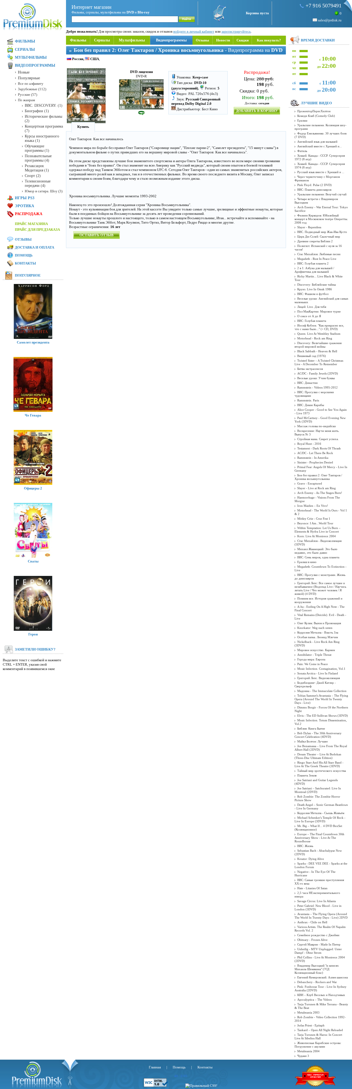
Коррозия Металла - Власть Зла (317, 632)
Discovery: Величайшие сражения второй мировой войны (318, 344)
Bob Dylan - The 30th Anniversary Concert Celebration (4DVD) (318, 734)
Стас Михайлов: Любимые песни (318, 254)
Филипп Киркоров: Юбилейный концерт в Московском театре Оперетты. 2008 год (321, 219)
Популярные (29, 78)
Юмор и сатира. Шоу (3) (43, 191)
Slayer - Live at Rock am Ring (316, 488)
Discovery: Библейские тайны (316, 284)
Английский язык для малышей (317, 141)
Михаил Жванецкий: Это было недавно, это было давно (316, 550)
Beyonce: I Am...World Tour (315, 523)
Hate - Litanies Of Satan (312, 888)
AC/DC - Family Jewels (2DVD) (317, 373)
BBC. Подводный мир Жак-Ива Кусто (322, 231)
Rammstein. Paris (308, 400)
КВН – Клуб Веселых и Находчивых (321, 995)
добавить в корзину (257, 111)
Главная (155, 1067)
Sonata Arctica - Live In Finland (317, 673)
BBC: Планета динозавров (314, 189)
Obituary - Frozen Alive (312, 939)
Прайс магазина (31, 224)
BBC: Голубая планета (311, 320)
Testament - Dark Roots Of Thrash (319, 448)
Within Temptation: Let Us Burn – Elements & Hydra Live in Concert (317, 529)
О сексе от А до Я (309, 316)
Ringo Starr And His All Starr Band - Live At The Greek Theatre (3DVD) (319, 764)
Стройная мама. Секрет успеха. (318, 439)
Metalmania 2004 (308, 1051)
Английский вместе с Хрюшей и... (319, 146)
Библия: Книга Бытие (311, 728)
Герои (33, 634)
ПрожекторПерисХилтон (314, 111)
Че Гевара (33, 415)
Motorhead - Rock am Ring (314, 338)
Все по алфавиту (30, 83)
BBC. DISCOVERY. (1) (43, 105)
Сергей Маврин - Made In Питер (318, 944)
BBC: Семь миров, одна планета (318, 557)
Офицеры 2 (33, 488)
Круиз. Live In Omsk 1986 (314, 289)
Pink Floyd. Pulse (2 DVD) (314, 185)
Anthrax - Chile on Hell (312, 922)
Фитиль (302, 151)
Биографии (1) (37, 111)
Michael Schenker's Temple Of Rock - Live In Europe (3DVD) (320, 819)
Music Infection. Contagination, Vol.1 (321, 668)
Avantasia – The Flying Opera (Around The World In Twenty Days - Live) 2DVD (321, 915)
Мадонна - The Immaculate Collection (321, 691)
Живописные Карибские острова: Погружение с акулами (318, 1044)
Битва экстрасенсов (310, 368)
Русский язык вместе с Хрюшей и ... (320, 172)
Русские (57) (27, 94)
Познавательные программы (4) (38, 158)
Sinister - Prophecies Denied (315, 462)
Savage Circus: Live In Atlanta (316, 901)
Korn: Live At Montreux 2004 (316, 536)
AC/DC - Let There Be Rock (315, 453)
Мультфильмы (132, 40)
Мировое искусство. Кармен (316, 650)
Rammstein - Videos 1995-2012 (317, 387)
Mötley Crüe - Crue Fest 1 (313, 518)
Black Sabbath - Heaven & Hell (317, 351)
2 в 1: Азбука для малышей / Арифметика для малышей (314, 269)
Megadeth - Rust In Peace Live (316, 258)
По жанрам (26, 100)
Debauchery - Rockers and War (317, 982)
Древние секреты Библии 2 (315, 241)
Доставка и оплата (34, 247)
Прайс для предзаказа (37, 229)
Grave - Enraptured (309, 483)
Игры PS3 (24, 198)
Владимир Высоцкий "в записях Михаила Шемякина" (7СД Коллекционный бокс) (317, 969)
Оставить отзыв (96, 235)
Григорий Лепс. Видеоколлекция (318, 678)
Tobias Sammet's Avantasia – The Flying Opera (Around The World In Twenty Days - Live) (321, 699)
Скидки (243, 40)
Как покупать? (269, 40)
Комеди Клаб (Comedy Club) (316, 115)
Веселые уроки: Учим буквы (316, 378)
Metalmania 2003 (308, 1012)
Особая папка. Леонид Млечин (317, 637)
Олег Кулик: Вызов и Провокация (319, 623)
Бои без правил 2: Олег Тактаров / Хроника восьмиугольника (318, 477)
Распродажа (28, 214)
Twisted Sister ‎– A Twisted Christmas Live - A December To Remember (319, 362)
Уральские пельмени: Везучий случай (321, 194)
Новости (223, 40)
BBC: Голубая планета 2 (313, 263)
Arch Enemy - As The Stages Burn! (319, 492)
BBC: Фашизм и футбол (312, 294)
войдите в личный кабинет (193, 31)
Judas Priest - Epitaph (310, 1025)
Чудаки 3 (303, 1055)
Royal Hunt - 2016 (309, 443)
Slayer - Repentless (309, 227)
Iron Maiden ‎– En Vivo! (312, 505)
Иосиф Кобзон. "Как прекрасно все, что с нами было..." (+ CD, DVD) (319, 327)
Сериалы (102, 40)
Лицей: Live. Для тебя (311, 306)
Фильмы (78, 40)
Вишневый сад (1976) (311, 356)
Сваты (33, 561)
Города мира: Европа (311, 659)
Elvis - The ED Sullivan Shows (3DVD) (322, 715)
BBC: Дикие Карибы (310, 405)
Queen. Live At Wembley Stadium (318, 333)
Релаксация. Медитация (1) (37, 168)
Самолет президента (33, 342)
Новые (24, 72)
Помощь (24, 255)
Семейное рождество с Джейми (318, 935)
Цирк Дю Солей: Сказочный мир (318, 236)
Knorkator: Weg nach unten (314, 627)
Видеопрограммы (171, 40)
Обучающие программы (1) (37, 148)
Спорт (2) (33, 176)
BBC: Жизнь (305, 846)
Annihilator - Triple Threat (314, 654)
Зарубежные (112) (32, 89)
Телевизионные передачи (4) (38, 183)
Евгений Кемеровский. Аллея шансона (322, 977)
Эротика (24, 206)
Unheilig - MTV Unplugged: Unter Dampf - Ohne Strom (318, 950)
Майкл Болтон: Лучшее (312, 741)
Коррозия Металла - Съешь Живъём (320, 813)
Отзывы (202, 40)
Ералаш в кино (307, 562)
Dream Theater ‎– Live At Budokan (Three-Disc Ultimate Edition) (318, 756)
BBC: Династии (307, 382)
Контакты (25, 263)
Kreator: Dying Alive (310, 858)
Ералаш (302, 120)
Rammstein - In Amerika (312, 457)
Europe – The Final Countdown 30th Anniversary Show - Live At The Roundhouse (319, 837)
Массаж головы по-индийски (316, 426)
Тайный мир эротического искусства (321, 770)
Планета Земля (307, 775)
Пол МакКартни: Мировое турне (319, 311)
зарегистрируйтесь (236, 31)
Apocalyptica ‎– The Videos (314, 999)
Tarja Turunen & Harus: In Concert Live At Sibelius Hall (318, 1036)
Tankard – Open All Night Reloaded (320, 1030)
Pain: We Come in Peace (312, 664)
